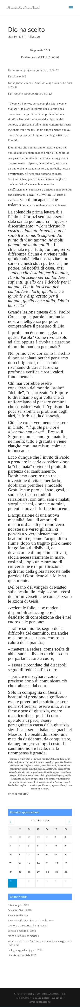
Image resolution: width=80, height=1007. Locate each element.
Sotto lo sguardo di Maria (22, 930)
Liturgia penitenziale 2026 (22, 955)
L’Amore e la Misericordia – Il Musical (28, 925)
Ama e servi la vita (18, 915)
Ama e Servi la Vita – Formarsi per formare (31, 920)
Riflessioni (34, 36)
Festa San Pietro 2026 (19, 910)
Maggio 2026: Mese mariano (23, 936)
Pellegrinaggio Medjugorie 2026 (25, 950)
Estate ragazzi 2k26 (18, 905)
